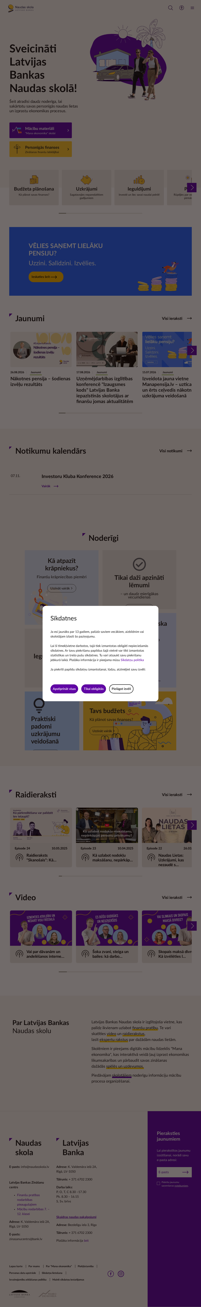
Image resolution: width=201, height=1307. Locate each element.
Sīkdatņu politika (132, 659)
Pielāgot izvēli (121, 688)
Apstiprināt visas (64, 688)
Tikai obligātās (94, 688)
